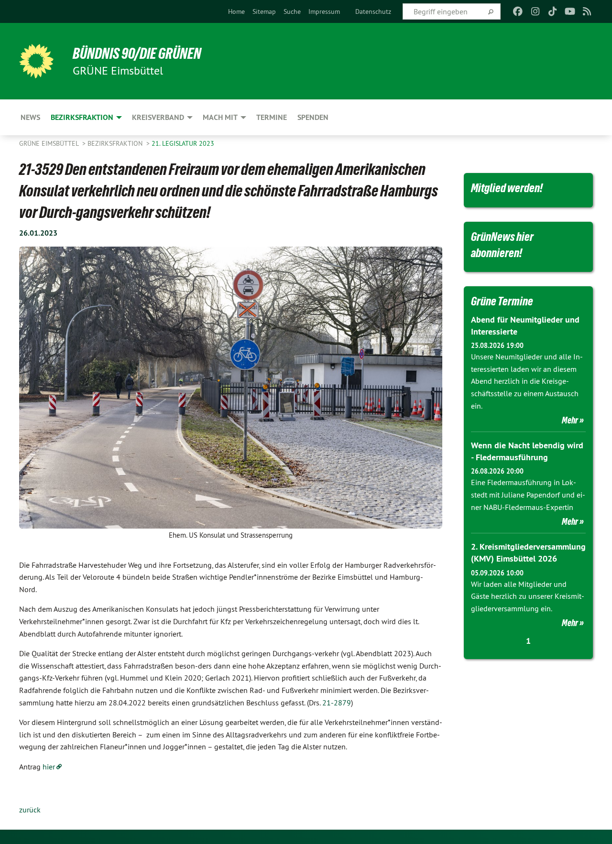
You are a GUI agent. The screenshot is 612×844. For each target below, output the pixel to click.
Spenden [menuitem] (312, 117)
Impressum (324, 11)
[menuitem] (236, 11)
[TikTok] (552, 11)
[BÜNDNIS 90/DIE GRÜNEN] (36, 61)
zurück (30, 809)
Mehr (570, 420)
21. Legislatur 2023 (183, 143)
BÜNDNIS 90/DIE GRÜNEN (137, 53)
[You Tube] (570, 11)
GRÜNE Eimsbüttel (49, 143)
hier (49, 766)
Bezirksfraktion (115, 143)
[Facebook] (518, 11)
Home (236, 11)
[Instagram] (535, 11)
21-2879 (336, 702)
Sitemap (264, 11)
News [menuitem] (30, 117)
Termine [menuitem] (271, 117)
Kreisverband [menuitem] (158, 117)
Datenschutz (373, 11)
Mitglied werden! (507, 188)
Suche (292, 11)
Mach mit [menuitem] (220, 117)
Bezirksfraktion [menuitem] (82, 117)
